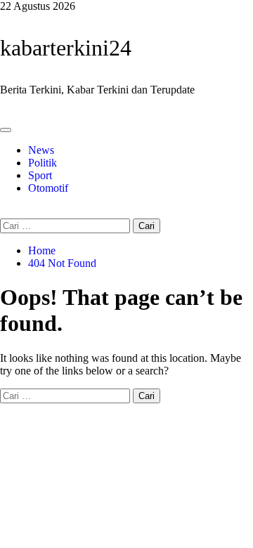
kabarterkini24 (65, 47)
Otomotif (48, 188)
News (41, 150)
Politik (42, 163)
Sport (40, 175)
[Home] (4, 113)
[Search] (4, 212)
